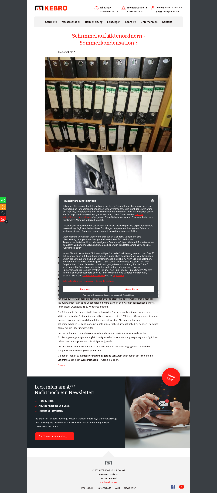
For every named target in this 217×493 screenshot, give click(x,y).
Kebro (51, 8)
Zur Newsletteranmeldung (53, 436)
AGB (117, 487)
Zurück (61, 365)
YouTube (181, 487)
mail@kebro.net (171, 11)
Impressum (87, 487)
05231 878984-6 (169, 7)
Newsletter (130, 487)
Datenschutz (104, 487)
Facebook (173, 487)
